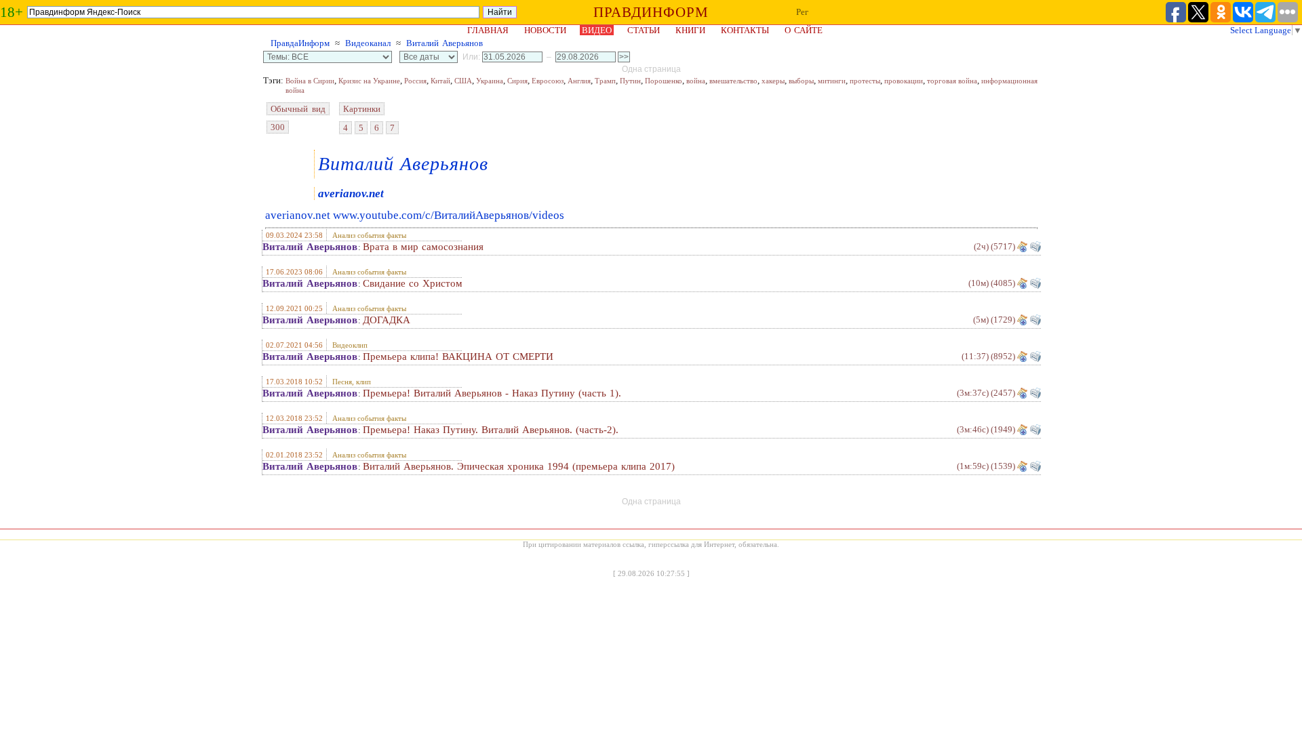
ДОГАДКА (386, 319)
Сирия (517, 81)
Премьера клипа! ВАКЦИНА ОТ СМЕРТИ (458, 356)
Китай (440, 81)
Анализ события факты (369, 235)
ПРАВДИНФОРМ (651, 12)
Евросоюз (548, 81)
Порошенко (663, 81)
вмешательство (733, 81)
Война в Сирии (309, 81)
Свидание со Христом (412, 283)
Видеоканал (368, 43)
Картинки (361, 109)
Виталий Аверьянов (444, 43)
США (463, 81)
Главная (488, 30)
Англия (579, 81)
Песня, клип (351, 382)
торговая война (952, 81)
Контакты (745, 30)
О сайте (804, 30)
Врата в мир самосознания (423, 246)
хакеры (773, 81)
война (695, 81)
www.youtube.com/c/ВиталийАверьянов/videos (448, 215)
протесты (865, 81)
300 (278, 127)
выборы (801, 81)
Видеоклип (350, 345)
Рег (802, 12)
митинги (832, 81)
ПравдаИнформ (300, 43)
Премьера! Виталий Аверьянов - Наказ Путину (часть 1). (492, 393)
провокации (903, 81)
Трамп (605, 81)
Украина (489, 81)
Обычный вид (298, 109)
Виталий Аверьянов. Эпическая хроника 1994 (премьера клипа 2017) (519, 466)
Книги (690, 30)
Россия (415, 81)
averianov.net (351, 193)
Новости (545, 30)
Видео (597, 30)
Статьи (643, 30)
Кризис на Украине (369, 81)
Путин (630, 81)
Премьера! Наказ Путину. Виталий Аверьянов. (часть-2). (490, 429)
